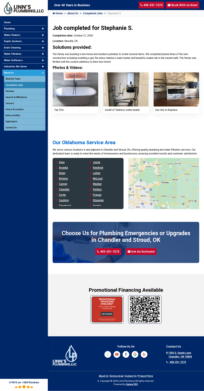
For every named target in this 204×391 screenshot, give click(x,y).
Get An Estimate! (143, 251)
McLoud (97, 178)
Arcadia (63, 167)
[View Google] (135, 354)
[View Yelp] (144, 354)
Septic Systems (13, 41)
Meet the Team (13, 79)
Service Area (116, 376)
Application (11, 121)
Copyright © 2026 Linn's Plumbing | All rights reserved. (127, 381)
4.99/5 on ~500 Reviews (24, 382)
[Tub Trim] (75, 89)
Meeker (97, 183)
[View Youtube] (116, 354)
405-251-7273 (109, 251)
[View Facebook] (126, 354)
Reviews (10, 91)
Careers (10, 103)
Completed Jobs (93, 13)
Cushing (64, 200)
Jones (96, 162)
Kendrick (98, 167)
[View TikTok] (107, 354)
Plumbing (9, 28)
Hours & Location (15, 109)
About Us (72, 13)
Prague (97, 194)
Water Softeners (13, 60)
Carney (63, 183)
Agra (62, 162)
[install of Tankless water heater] (126, 89)
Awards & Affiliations (16, 97)
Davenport (65, 205)
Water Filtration (12, 53)
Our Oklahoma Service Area (84, 142)
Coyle (62, 194)
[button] (42, 28)
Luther (96, 173)
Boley (62, 173)
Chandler (64, 189)
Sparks (97, 205)
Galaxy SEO (132, 384)
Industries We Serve (15, 66)
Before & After (13, 115)
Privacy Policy (145, 376)
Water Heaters (12, 35)
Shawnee (98, 200)
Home (59, 13)
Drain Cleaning (12, 47)
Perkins (97, 189)
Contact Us (130, 376)
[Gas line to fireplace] (176, 89)
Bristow (63, 178)
